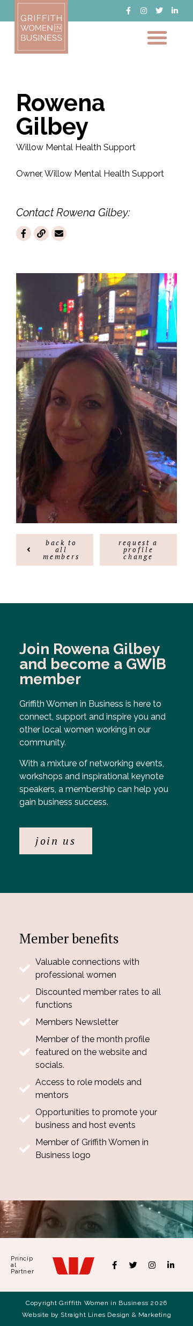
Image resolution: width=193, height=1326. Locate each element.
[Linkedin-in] (175, 10)
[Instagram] (143, 10)
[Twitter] (159, 10)
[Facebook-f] (128, 10)
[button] (157, 37)
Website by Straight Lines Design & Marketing (96, 1314)
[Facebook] (115, 1265)
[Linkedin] (171, 1265)
